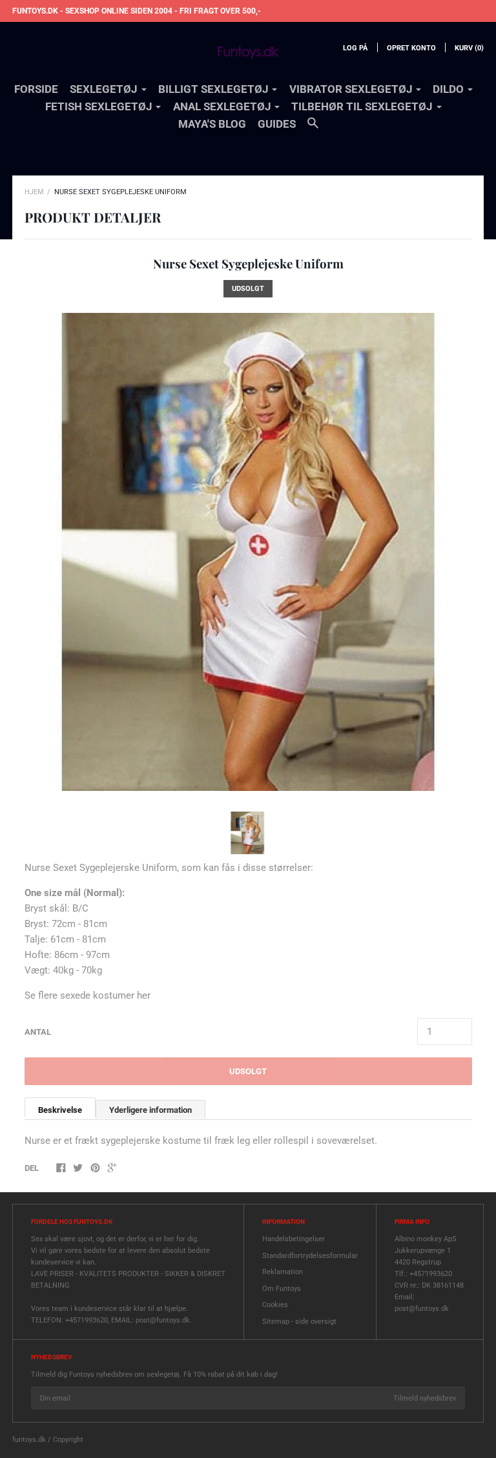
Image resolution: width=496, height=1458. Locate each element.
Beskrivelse (60, 1110)
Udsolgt (248, 1071)
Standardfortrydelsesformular (310, 1256)
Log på (355, 48)
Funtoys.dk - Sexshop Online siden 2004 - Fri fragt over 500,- (136, 10)
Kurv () (469, 48)
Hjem (34, 192)
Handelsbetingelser (293, 1239)
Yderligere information (150, 1110)
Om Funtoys (281, 1288)
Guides (277, 123)
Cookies (275, 1305)
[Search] (312, 129)
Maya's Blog (212, 123)
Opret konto (411, 48)
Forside (36, 89)
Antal (38, 1032)
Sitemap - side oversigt (299, 1321)
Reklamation (282, 1272)
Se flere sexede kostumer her (87, 995)
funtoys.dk (29, 1439)
